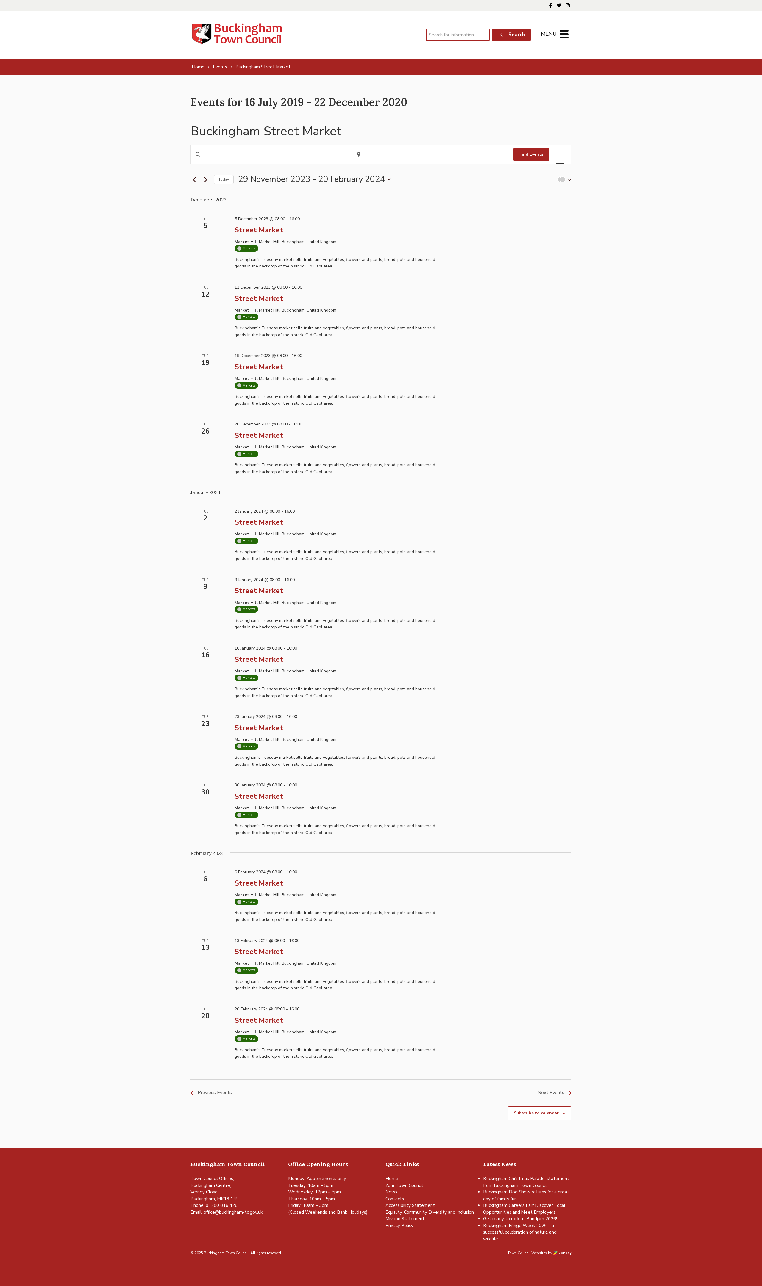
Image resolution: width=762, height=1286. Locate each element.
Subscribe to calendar (536, 1113)
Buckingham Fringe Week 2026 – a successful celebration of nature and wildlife (520, 1232)
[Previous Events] (194, 179)
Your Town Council (404, 1185)
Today (223, 179)
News (391, 1192)
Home (391, 1179)
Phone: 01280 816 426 (214, 1205)
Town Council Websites (527, 1253)
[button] (563, 180)
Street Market (259, 230)
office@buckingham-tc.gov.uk (233, 1212)
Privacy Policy (399, 1226)
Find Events (531, 154)
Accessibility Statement (410, 1205)
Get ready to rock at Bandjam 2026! (520, 1219)
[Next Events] (205, 179)
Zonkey (565, 1253)
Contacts (394, 1199)
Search (516, 34)
